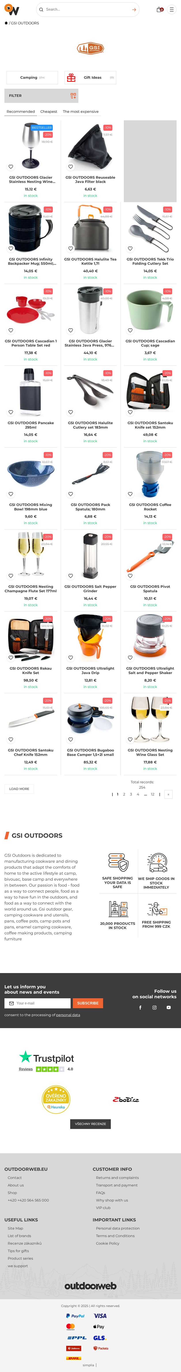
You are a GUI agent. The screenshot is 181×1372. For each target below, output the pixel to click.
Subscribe (88, 1003)
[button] (11, 167)
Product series (20, 1258)
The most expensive (81, 111)
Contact (15, 1178)
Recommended (21, 111)
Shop (12, 1193)
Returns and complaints (117, 1178)
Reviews (26, 1069)
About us (16, 1185)
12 (152, 794)
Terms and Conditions (115, 1236)
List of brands (19, 1236)
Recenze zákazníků (25, 1243)
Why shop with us (112, 1200)
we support (18, 1266)
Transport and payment (117, 1185)
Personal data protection (118, 1228)
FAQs (100, 1193)
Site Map (15, 1228)
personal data (68, 1015)
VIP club (103, 1208)
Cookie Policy (107, 1243)
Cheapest (48, 111)
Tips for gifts (18, 1251)
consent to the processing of (42, 1015)
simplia (88, 1365)
